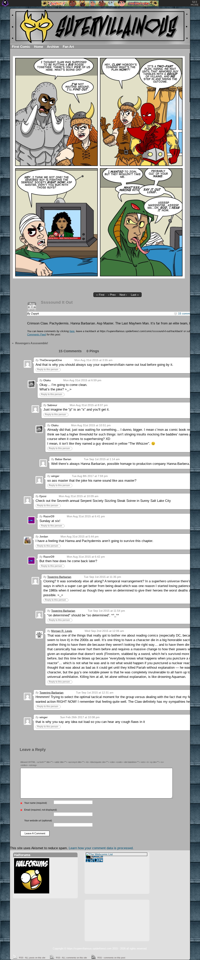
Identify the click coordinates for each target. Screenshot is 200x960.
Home (38, 47)
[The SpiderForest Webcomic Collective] (5, 3)
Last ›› (135, 294)
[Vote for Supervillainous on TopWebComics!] (116, 859)
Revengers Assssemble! (31, 343)
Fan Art (68, 47)
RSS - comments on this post (111, 957)
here (72, 331)
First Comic (21, 47)
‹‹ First (100, 294)
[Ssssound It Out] (99, 167)
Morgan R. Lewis (61, 630)
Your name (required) (35, 803)
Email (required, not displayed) (40, 809)
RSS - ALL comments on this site (71, 957)
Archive (53, 47)
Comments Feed (36, 334)
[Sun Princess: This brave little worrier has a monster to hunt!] (100, 3)
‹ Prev (112, 294)
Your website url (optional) (38, 820)
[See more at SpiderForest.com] (195, 3)
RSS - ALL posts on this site (32, 957)
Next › (123, 294)
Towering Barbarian (59, 576)
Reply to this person (47, 369)
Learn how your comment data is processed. (101, 848)
